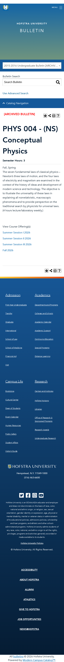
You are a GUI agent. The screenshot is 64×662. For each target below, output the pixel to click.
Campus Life (14, 381)
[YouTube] (41, 496)
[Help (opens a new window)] (58, 115)
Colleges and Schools (44, 313)
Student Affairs (11, 442)
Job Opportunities (29, 619)
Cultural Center (11, 399)
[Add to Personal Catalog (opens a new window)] (45, 115)
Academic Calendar (43, 322)
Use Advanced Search (15, 93)
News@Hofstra (29, 629)
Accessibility (29, 569)
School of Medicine (13, 347)
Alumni (29, 589)
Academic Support (43, 330)
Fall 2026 (8, 250)
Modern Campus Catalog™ (39, 660)
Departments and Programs (46, 305)
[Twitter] (21, 496)
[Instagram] (34, 496)
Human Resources (13, 425)
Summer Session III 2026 (17, 244)
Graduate (9, 322)
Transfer (8, 313)
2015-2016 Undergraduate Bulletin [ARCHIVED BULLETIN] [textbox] (32, 66)
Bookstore (9, 391)
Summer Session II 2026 (17, 238)
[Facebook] (28, 496)
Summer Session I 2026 (16, 232)
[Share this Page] (49, 115)
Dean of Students (12, 408)
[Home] (6, 7)
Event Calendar (11, 417)
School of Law (11, 339)
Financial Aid (10, 356)
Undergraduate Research (45, 438)
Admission (12, 295)
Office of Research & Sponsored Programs (44, 419)
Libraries (38, 409)
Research (41, 381)
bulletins (18, 656)
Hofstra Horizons (42, 400)
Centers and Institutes (44, 391)
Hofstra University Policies (32, 543)
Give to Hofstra (29, 609)
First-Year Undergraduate (16, 305)
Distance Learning (42, 356)
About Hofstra (29, 579)
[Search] (57, 82)
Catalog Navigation (17, 103)
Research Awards (42, 429)
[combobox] (32, 65)
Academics (42, 295)
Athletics (29, 599)
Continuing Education (44, 339)
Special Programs (42, 347)
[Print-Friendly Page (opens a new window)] (54, 115)
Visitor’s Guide (11, 451)
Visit (7, 365)
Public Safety (11, 434)
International (10, 330)
